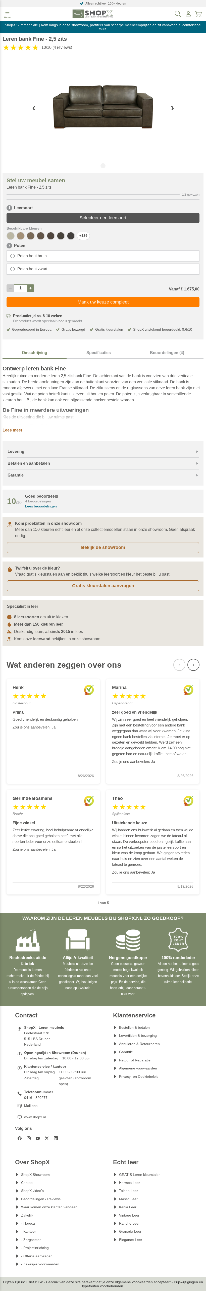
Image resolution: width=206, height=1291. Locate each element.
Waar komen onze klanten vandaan (49, 1207)
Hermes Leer (129, 1183)
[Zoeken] (178, 14)
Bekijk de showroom (103, 547)
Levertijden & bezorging (138, 1036)
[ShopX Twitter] (46, 1138)
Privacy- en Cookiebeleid (139, 1076)
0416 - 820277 (35, 1098)
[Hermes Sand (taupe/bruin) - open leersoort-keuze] (21, 236)
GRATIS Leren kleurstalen (140, 1175)
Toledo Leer (128, 1191)
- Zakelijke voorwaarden (40, 1264)
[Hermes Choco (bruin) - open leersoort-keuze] (51, 236)
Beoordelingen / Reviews (41, 1199)
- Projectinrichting (35, 1248)
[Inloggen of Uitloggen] (188, 14)
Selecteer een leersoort (103, 217)
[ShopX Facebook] (19, 1138)
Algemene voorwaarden (138, 1068)
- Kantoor (28, 1231)
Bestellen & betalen (134, 1027)
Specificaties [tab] (98, 353)
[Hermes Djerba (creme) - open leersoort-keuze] (11, 236)
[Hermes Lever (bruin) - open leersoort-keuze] (41, 236)
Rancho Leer (129, 1223)
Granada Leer (130, 1231)
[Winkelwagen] (198, 14)
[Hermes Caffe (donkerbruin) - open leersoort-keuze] (71, 236)
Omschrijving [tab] (34, 353)
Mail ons (30, 1106)
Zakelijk (27, 1215)
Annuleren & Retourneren (139, 1044)
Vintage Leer (129, 1215)
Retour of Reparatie (134, 1060)
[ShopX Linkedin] (55, 1138)
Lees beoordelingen (41, 506)
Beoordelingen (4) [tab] (167, 353)
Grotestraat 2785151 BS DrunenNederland (37, 1038)
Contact (27, 1183)
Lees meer (12, 430)
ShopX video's (32, 1191)
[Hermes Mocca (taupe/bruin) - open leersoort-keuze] (31, 236)
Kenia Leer (127, 1207)
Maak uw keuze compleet (103, 302)
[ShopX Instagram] (28, 1138)
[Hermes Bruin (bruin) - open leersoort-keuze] (61, 236)
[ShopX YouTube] (37, 1138)
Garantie (126, 1052)
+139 (83, 236)
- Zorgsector (31, 1240)
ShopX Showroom (35, 1175)
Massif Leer (128, 1199)
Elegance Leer (130, 1240)
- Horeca (28, 1223)
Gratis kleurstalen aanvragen (103, 585)
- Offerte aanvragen (37, 1256)
